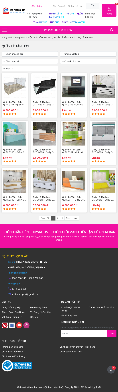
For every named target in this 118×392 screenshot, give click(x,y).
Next (68, 218)
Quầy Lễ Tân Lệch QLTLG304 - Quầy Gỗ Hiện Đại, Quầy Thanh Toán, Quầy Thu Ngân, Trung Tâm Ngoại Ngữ (103, 103)
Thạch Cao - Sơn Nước (13, 312)
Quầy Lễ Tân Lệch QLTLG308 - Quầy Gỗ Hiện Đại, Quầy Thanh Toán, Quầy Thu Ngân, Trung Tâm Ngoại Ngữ (103, 151)
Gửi (112, 334)
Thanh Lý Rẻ (56, 13)
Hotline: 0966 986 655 (57, 30)
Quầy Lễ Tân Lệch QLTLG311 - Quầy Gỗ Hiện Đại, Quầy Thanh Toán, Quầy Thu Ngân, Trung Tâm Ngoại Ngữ (73, 198)
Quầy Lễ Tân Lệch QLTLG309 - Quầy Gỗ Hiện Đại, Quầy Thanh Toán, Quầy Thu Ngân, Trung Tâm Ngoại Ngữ (14, 198)
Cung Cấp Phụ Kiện (11, 307)
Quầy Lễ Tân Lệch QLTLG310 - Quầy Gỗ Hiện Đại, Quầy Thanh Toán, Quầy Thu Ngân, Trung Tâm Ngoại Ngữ (44, 198)
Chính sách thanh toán (71, 351)
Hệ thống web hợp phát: (34, 15)
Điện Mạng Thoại (38, 307)
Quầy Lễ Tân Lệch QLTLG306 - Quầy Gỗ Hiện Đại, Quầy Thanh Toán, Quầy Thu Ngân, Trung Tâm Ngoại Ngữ (44, 151)
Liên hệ (89, 17)
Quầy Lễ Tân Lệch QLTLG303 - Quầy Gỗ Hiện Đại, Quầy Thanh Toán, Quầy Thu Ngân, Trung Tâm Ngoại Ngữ (73, 103)
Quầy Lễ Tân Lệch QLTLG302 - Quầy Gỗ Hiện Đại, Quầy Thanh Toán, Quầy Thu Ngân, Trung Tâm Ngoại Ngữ (44, 103)
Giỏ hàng (111, 9)
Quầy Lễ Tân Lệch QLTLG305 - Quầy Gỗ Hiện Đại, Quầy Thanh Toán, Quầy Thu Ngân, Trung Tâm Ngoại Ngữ (14, 151)
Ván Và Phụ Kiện (69, 315)
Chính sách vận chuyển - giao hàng (77, 346)
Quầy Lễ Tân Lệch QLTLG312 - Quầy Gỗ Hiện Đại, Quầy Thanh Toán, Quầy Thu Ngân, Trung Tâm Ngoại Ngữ (103, 198)
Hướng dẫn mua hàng (13, 346)
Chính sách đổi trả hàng (14, 356)
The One (70, 13)
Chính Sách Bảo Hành (12, 351)
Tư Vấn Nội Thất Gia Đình (101, 307)
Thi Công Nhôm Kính (40, 312)
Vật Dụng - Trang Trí (12, 317)
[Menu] (4, 30)
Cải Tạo (34, 317)
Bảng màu (90, 13)
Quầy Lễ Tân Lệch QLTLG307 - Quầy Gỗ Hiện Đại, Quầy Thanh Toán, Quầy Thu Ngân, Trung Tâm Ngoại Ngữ (73, 151)
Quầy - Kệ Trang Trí (73, 22)
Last (75, 218)
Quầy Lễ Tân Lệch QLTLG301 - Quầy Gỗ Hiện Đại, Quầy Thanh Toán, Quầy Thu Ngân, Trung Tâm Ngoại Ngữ (14, 103)
